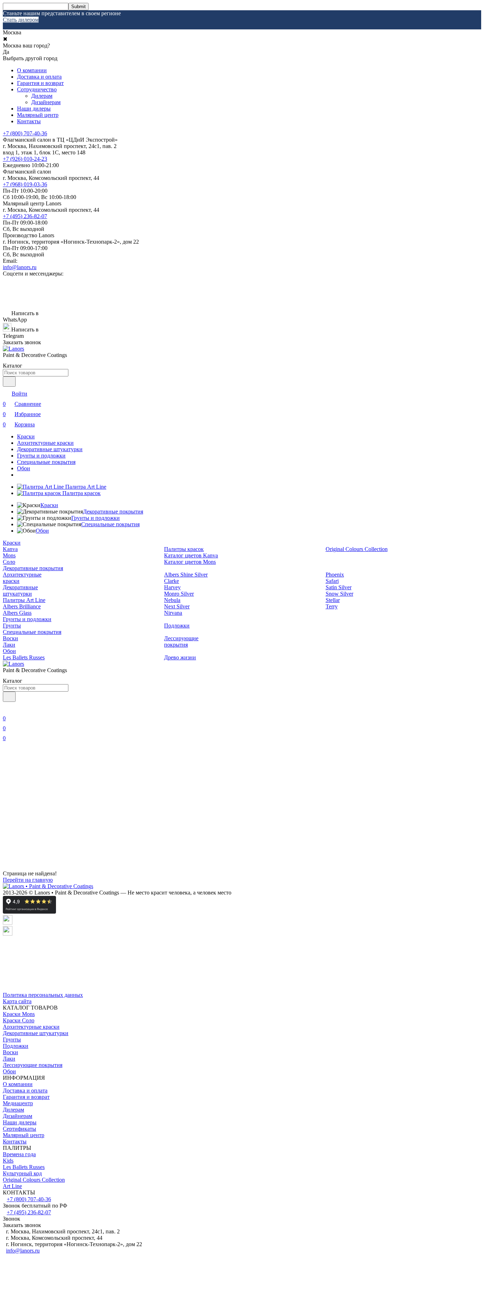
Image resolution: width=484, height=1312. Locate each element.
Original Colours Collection (357, 549)
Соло (9, 562)
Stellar (333, 600)
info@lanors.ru (19, 267)
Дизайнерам (46, 102)
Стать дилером (21, 20)
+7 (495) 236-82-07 (25, 216)
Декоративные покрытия (113, 512)
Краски (26, 436)
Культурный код (22, 1173)
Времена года (19, 1154)
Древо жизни (180, 657)
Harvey (172, 587)
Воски (10, 638)
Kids (8, 1161)
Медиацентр (18, 1103)
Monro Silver (179, 594)
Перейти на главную (28, 880)
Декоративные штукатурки (50, 449)
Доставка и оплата (39, 77)
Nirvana (173, 613)
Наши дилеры (34, 109)
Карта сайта (17, 1001)
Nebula (172, 600)
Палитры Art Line (24, 600)
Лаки (9, 645)
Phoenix (335, 575)
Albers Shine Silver (186, 575)
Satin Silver (338, 587)
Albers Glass (17, 613)
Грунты (12, 626)
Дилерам (41, 96)
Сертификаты (19, 1129)
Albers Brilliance (22, 606)
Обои (23, 468)
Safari (332, 581)
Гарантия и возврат (40, 83)
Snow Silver (339, 594)
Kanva (10, 549)
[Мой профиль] (7, 708)
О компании (32, 70)
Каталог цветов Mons (190, 562)
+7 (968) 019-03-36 (25, 184)
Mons (9, 555)
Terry (332, 606)
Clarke (171, 581)
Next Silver (177, 606)
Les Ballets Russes (24, 657)
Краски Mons (19, 1014)
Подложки (177, 626)
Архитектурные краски (45, 443)
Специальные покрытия (46, 462)
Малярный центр (37, 115)
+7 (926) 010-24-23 (25, 159)
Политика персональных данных (43, 995)
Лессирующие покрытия (181, 641)
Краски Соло (18, 1020)
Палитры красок (184, 549)
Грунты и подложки (41, 456)
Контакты (29, 121)
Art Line (12, 1186)
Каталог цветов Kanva (191, 555)
